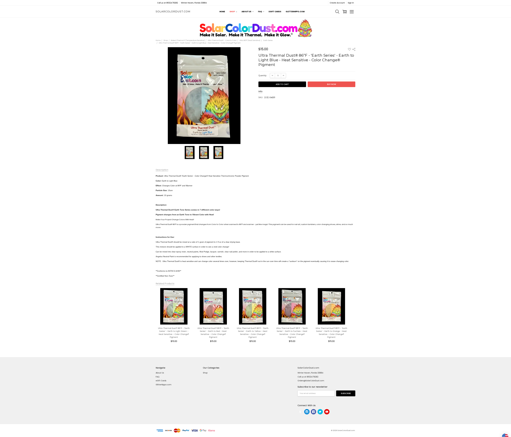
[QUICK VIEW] (187, 293)
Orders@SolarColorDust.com (311, 380)
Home (222, 11)
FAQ (260, 11)
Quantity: (262, 75)
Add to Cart (173, 313)
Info (260, 91)
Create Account (337, 2)
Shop (232, 11)
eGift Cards (275, 11)
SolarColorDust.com (308, 367)
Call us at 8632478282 (167, 2)
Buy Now (173, 319)
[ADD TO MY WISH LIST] (187, 297)
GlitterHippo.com (295, 11)
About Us (247, 11)
